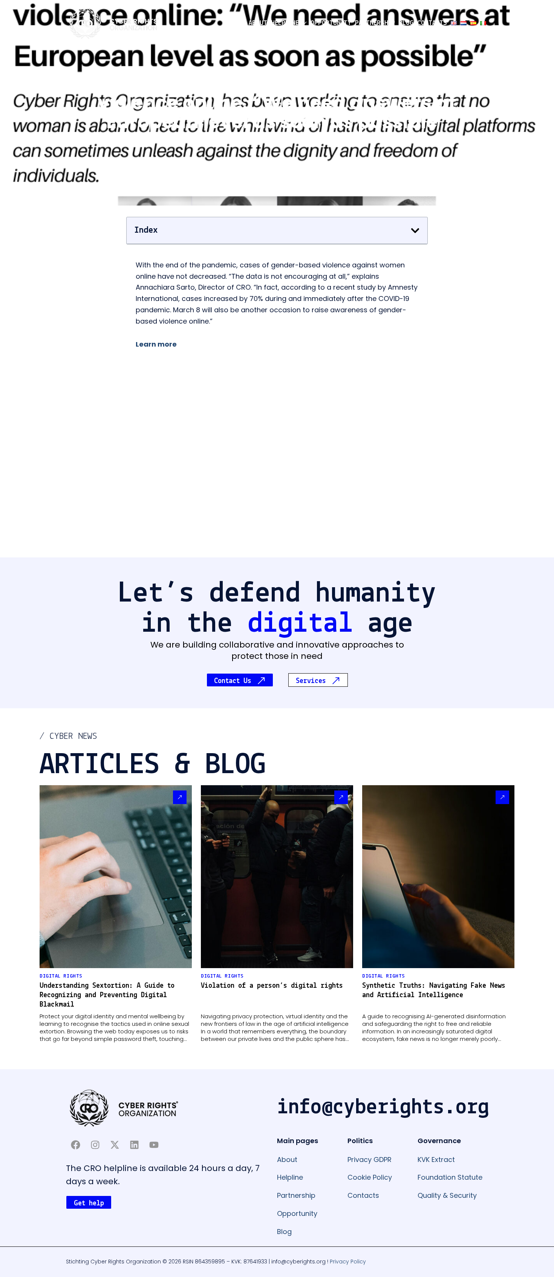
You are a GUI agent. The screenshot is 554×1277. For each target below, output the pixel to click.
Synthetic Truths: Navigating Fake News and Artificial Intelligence (433, 990)
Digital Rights (61, 976)
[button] (303, 23)
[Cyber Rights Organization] (114, 23)
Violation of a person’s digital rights (272, 986)
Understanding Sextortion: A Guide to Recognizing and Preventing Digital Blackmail (107, 995)
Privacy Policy (348, 1261)
